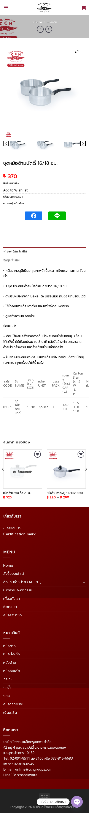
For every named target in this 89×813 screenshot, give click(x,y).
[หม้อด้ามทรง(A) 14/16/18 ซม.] (66, 469)
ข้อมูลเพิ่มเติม (11, 260)
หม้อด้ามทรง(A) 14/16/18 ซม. (65, 493)
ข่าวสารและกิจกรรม (17, 590)
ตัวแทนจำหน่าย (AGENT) (22, 582)
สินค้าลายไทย (13, 704)
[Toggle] (84, 582)
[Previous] (3, 478)
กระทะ (7, 679)
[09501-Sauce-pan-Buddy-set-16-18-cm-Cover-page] (17, 143)
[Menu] (5, 7)
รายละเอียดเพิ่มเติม (15, 251)
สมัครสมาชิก (12, 615)
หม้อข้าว (9, 646)
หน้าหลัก (37, 22)
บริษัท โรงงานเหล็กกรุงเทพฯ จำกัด (57, 807)
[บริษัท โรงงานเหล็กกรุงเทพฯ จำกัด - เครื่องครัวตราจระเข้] (44, 7)
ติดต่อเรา (10, 606)
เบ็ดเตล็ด (10, 712)
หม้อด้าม (52, 22)
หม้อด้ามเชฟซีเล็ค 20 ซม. (17, 493)
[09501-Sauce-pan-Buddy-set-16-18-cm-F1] (72, 143)
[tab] (44, 251)
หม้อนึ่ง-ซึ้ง (11, 654)
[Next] (86, 478)
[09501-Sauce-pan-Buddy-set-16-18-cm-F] (44, 143)
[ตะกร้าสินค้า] (83, 7)
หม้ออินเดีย (11, 671)
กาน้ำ (7, 687)
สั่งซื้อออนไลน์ (13, 573)
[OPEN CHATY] (77, 802)
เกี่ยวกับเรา (11, 598)
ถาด (6, 695)
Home (8, 565)
